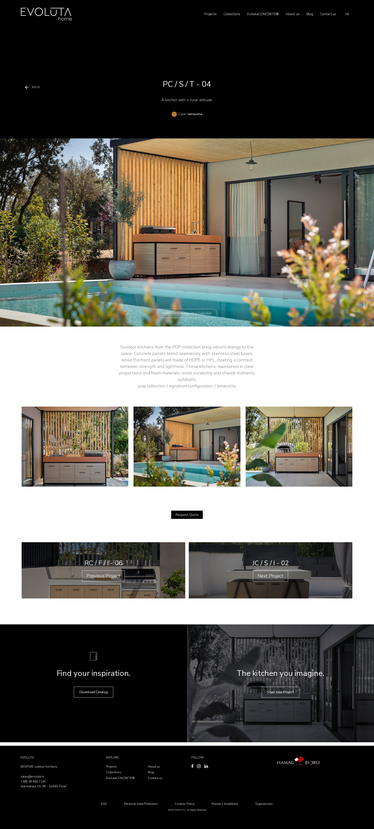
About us (292, 14)
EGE (104, 804)
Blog (309, 14)
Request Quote (187, 514)
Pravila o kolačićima (225, 804)
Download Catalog (93, 692)
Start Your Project (280, 692)
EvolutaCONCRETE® (263, 14)
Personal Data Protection (141, 804)
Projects (210, 14)
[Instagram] (199, 766)
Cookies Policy (184, 804)
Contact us (328, 14)
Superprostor (264, 804)
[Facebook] (192, 766)
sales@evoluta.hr (32, 776)
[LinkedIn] (206, 766)
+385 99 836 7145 (33, 781)
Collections (232, 14)
